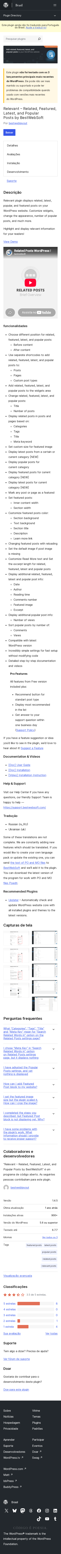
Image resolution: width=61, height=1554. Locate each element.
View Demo (10, 241)
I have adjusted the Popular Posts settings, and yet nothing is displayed (20, 1071)
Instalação (13, 163)
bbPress (10, 1481)
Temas (36, 1416)
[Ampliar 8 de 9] (53, 984)
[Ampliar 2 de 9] (24, 952)
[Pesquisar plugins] (39, 39)
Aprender (9, 1439)
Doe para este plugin (16, 1389)
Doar (37, 1451)
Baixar (9, 132)
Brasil (14, 1502)
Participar (38, 1439)
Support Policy (25, 730)
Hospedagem (11, 1422)
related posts (49, 1259)
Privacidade (10, 1428)
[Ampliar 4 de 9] (24, 987)
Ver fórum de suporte (16, 1359)
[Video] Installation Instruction (27, 775)
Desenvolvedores (14, 1451)
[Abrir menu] (55, 5)
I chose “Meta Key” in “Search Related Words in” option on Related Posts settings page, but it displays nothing (22, 1053)
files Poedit (10, 883)
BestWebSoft (11, 867)
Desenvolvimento (18, 171)
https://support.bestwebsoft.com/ (24, 807)
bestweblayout (18, 123)
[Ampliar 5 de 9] (53, 935)
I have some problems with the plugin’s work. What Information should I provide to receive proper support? (21, 1134)
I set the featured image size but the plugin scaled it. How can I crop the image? (20, 1100)
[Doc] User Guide (19, 765)
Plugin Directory (12, 15)
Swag (37, 1457)
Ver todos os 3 (50, 1237)
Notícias (8, 1416)
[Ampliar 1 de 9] (24, 935)
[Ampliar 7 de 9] (53, 968)
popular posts (49, 1252)
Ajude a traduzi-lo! (36, 27)
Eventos (37, 1445)
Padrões (37, 1428)
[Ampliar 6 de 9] (53, 951)
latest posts (50, 1245)
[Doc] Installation (19, 770)
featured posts (34, 1245)
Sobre (7, 1410)
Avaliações (13, 154)
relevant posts (49, 1266)
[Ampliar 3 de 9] (24, 970)
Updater (13, 900)
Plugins (36, 1422)
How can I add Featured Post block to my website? (20, 1085)
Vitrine (36, 1410)
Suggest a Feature (32, 748)
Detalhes (12, 145)
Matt (8, 1475)
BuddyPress (12, 1487)
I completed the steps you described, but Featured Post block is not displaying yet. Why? (24, 1116)
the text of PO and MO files (27, 862)
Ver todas (51, 1333)
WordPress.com (14, 1469)
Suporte (12, 180)
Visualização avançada (17, 1275)
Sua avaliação (12, 1333)
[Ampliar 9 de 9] (53, 1001)
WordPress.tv (13, 1457)
